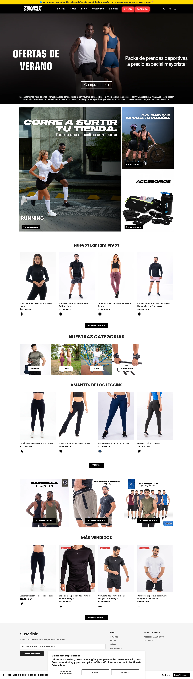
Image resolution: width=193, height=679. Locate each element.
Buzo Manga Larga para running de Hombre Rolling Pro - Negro (153, 304)
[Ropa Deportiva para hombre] (35, 359)
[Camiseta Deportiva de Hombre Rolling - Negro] (77, 276)
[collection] (96, 359)
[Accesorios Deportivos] (127, 359)
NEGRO (21, 314)
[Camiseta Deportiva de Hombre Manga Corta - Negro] (116, 568)
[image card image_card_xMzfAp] (44, 503)
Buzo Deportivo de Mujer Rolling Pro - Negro (37, 304)
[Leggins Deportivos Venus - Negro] (77, 416)
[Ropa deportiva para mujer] (66, 359)
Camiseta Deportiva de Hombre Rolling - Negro (73, 304)
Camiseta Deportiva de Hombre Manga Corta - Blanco (152, 597)
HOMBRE (61, 9)
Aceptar (95, 672)
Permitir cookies (181, 675)
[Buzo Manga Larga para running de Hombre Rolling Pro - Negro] (155, 276)
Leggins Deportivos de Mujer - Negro (36, 443)
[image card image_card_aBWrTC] (148, 503)
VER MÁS (96, 465)
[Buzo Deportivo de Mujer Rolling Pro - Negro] (38, 276)
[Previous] (11, 276)
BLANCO (139, 606)
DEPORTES (113, 9)
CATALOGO (142, 9)
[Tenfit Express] (33, 9)
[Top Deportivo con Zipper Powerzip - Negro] (116, 276)
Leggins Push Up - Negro (148, 443)
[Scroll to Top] (188, 666)
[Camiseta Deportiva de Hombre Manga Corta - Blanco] (155, 568)
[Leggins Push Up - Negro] (155, 416)
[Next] (181, 276)
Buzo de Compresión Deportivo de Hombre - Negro (75, 597)
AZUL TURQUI (100, 451)
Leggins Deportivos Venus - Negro (74, 443)
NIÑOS (84, 9)
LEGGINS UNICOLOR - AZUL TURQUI (113, 443)
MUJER (73, 9)
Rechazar (125, 672)
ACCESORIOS (98, 9)
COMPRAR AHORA (96, 325)
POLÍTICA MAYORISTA (154, 637)
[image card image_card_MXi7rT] (96, 503)
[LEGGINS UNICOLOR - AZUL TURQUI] (116, 416)
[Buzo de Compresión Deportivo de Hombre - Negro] (77, 568)
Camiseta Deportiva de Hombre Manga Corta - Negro (113, 597)
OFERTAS (128, 9)
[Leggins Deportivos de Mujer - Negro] (38, 416)
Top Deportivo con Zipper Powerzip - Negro (115, 304)
